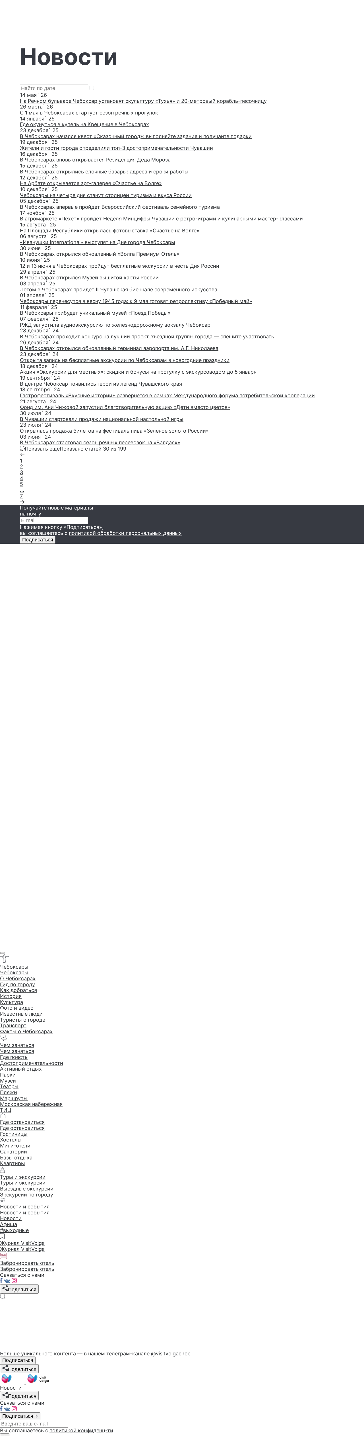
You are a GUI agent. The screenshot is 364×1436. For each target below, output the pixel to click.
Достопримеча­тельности (31, 1063)
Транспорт (13, 1025)
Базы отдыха (16, 1158)
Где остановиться (22, 1128)
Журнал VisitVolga (22, 1249)
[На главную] (25, 1382)
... (22, 490)
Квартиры (12, 1163)
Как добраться (18, 990)
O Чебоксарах (18, 978)
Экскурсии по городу (26, 1195)
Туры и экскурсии (23, 1183)
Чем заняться (17, 1051)
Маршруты (14, 1098)
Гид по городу (17, 984)
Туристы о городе (22, 1020)
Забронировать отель (27, 1269)
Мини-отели (15, 1146)
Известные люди (21, 1014)
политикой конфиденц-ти (81, 1430)
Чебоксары (14, 972)
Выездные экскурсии (26, 1189)
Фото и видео (17, 1008)
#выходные (14, 1230)
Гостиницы (14, 1134)
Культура (11, 1002)
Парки (8, 1075)
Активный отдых (21, 1069)
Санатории (13, 1152)
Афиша (8, 1224)
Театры (9, 1086)
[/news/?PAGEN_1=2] (22, 502)
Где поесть (14, 1057)
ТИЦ (5, 1110)
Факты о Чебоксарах (26, 1031)
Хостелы (11, 1140)
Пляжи (8, 1092)
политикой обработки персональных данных (125, 533)
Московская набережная (31, 1104)
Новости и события (24, 1213)
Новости (11, 1218)
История (11, 996)
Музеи (8, 1081)
